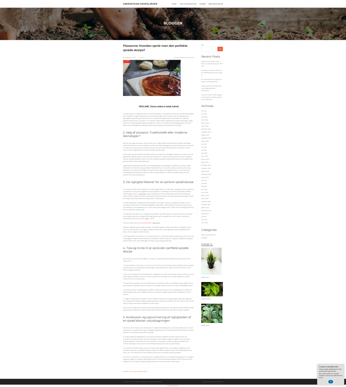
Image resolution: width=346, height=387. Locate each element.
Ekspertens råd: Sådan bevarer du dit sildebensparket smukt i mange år (211, 73)
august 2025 (205, 141)
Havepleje (202, 4)
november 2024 (206, 168)
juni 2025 (204, 147)
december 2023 (206, 201)
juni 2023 (204, 220)
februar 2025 (205, 159)
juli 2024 (203, 180)
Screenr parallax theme (208, 382)
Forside (174, 4)
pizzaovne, (135, 194)
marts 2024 (204, 192)
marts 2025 (204, 156)
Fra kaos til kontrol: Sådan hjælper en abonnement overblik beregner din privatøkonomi (211, 97)
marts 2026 (204, 120)
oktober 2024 (205, 171)
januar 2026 (205, 126)
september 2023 (206, 210)
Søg (202, 45)
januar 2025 (205, 162)
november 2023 (206, 204)
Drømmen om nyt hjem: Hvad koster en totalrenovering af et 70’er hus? (212, 64)
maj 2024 (204, 186)
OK (331, 382)
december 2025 (206, 129)
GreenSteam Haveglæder (140, 4)
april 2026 (204, 117)
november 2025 (206, 132)
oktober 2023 (205, 207)
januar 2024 (205, 198)
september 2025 (206, 138)
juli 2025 (203, 144)
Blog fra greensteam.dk (216, 4)
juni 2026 (204, 114)
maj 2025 (204, 150)
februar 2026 (205, 123)
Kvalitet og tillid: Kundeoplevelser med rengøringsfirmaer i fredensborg (211, 88)
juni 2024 (204, 183)
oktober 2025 (205, 135)
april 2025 (204, 153)
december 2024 (206, 165)
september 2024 (206, 174)
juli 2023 (203, 216)
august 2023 (205, 213)
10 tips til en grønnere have (187, 4)
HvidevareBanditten (145, 223)
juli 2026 (203, 111)
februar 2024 (205, 195)
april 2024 (204, 189)
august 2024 (205, 177)
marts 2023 (204, 222)
